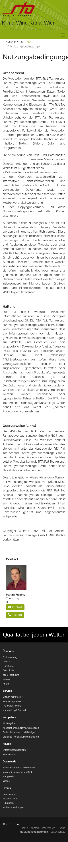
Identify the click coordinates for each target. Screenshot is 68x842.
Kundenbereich (10, 754)
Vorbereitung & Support (14, 710)
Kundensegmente (12, 701)
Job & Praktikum (11, 674)
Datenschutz (57, 831)
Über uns (8, 651)
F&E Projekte (9, 723)
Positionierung (10, 657)
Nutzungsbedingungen (34, 831)
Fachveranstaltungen (13, 807)
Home (24, 827)
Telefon (16, 614)
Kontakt (16, 607)
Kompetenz (9, 717)
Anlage (7, 743)
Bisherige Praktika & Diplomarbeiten (21, 736)
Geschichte (8, 670)
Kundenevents (10, 794)
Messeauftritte (10, 798)
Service (7, 690)
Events (7, 788)
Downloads (9, 761)
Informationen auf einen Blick (17, 772)
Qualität (7, 661)
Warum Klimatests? (12, 697)
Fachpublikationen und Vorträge (19, 732)
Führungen (8, 803)
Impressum (48, 827)
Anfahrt (6, 683)
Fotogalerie (8, 776)
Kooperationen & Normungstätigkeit (21, 728)
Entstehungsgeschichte (14, 750)
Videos (6, 781)
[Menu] (63, 35)
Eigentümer (8, 666)
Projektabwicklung (12, 705)
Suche (61, 827)
